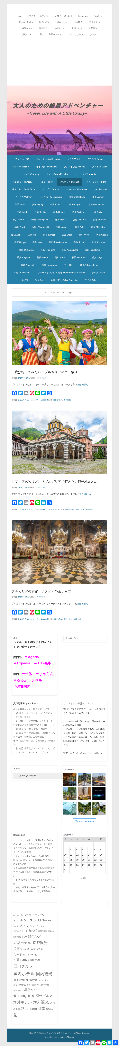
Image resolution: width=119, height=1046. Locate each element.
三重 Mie (32, 234)
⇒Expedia (21, 663)
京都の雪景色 (18, 937)
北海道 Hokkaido (77, 197)
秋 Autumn (29, 1009)
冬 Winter (32, 954)
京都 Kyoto (84, 234)
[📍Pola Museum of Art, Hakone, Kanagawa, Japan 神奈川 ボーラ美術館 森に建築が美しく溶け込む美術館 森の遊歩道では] (69, 808)
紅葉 (41, 1009)
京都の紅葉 (42, 931)
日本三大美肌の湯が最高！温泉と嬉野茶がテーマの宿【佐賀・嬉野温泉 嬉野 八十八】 (34, 871)
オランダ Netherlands (46, 166)
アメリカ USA (22, 159)
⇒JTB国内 (21, 686)
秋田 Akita (55, 204)
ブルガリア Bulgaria (69, 182)
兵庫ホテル (37, 949)
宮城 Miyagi (37, 204)
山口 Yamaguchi (70, 250)
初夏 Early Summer (26, 959)
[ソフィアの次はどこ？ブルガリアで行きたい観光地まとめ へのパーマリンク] (59, 442)
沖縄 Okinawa (21, 272)
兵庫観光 (19, 954)
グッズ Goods (98, 272)
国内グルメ (62, 22)
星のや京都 (19, 984)
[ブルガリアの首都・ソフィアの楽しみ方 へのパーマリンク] (59, 552)
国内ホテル (44, 22)
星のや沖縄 (43, 984)
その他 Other (91, 280)
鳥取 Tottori (79, 242)
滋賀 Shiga (67, 234)
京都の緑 (51, 931)
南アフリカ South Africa (23, 189)
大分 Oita (68, 265)
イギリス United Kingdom (48, 159)
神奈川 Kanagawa (39, 219)
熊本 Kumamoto (49, 265)
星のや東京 (31, 985)
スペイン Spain (99, 166)
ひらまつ (94, 34)
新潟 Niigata (60, 219)
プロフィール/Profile (39, 16)
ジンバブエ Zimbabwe (76, 189)
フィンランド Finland (96, 182)
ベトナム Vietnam (23, 197)
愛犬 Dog (39, 280)
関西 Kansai (49, 234)
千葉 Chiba (97, 212)
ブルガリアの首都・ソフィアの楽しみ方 (41, 591)
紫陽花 (50, 1009)
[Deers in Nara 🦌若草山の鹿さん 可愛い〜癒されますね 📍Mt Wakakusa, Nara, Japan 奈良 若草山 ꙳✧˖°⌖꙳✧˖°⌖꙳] (69, 793)
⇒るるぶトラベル (27, 680)
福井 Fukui (20, 227)
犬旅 (40, 34)
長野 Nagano (62, 227)
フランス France (96, 159)
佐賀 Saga (97, 257)
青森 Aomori (98, 197)
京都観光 (93, 28)
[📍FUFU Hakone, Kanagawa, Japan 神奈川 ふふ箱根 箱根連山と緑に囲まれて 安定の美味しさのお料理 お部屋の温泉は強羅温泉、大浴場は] (99, 808)
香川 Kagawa (23, 257)
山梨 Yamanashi (40, 227)
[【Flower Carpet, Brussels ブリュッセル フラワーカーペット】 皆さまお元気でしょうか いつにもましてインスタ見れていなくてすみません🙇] (99, 779)
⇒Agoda (31, 657)
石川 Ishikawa (99, 219)
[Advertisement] (59, 59)
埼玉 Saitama (78, 212)
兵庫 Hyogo (20, 242)
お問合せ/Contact (63, 16)
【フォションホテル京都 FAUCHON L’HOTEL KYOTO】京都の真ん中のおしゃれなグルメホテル (33, 860)
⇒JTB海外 (42, 663)
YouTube (98, 16)
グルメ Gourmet (41, 400)
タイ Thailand (100, 189)
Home (20, 16)
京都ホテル (59, 28)
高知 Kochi (60, 257)
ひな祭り (16, 915)
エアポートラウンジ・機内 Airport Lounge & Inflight (60, 272)
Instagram (83, 16)
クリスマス (26, 925)
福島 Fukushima (96, 204)
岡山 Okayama (26, 250)
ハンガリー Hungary (22, 182)
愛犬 (46, 980)
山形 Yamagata (74, 204)
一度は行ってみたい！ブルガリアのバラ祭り (45, 372)
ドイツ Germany (31, 174)
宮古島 (33, 980)
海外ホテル (94, 22)
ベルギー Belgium (20, 166)
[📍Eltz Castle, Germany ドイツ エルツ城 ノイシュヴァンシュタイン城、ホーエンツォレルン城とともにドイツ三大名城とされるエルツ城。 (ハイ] (84, 779)
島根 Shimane (98, 242)
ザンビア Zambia (50, 189)
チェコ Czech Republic (57, 174)
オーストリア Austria (85, 174)
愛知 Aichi (16, 234)
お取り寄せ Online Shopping (64, 280)
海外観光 (43, 28)
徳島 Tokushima (92, 250)
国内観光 (78, 22)
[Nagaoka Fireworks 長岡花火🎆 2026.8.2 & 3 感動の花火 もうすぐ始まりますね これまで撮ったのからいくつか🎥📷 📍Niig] (99, 793)
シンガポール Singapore (50, 197)
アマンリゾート (75, 34)
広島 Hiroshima (47, 250)
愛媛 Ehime (42, 257)
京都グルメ (76, 28)
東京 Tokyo (18, 219)
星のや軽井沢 (18, 990)
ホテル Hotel (40, 509)
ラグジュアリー (19, 931)
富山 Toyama (79, 219)
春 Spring (20, 996)
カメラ (25, 280)
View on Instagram (84, 821)
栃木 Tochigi (40, 212)
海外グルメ (27, 28)
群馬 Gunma (59, 212)
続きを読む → (84, 384)
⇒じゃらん (45, 674)
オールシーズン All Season (33, 920)
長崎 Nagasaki (28, 265)
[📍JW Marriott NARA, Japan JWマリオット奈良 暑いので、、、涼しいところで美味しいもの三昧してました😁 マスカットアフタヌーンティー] (84, 793)
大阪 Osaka (102, 234)
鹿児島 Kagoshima (89, 265)
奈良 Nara (37, 242)
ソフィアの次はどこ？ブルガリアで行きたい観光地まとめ (55, 481)
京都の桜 (31, 930)
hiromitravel (41, 378)
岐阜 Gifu (79, 227)
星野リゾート (55, 34)
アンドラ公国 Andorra (74, 166)
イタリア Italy (74, 159)
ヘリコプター (40, 926)
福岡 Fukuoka (78, 257)
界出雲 (16, 1009)
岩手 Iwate (20, 204)
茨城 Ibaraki (22, 212)
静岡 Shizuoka (98, 227)
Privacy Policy (26, 22)
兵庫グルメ (26, 34)
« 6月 (83, 878)
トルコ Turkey (46, 182)
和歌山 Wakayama (58, 242)
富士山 (41, 980)
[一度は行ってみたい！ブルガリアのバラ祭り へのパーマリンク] (59, 333)
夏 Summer (20, 980)
